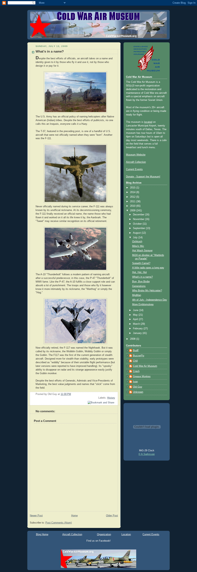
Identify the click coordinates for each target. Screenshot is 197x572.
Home (74, 515)
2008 (133, 339)
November (139, 219)
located (148, 122)
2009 (133, 210)
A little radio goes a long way (148, 267)
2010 (133, 206)
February (138, 328)
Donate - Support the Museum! (143, 176)
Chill (135, 361)
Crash (136, 371)
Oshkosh (137, 241)
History (111, 397)
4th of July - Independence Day (149, 300)
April (136, 319)
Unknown (138, 392)
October (138, 223)
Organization (104, 534)
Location (126, 534)
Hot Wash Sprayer (142, 250)
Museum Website (135, 154)
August (137, 233)
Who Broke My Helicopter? (147, 290)
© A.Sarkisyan (147, 454)
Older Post (112, 515)
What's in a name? (50, 51)
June (136, 310)
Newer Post (36, 515)
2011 (133, 201)
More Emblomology (143, 304)
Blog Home (42, 534)
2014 (133, 192)
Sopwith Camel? (141, 263)
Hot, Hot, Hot (139, 272)
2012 (133, 197)
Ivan (135, 381)
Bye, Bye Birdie (141, 281)
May (136, 315)
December (139, 214)
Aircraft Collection (136, 162)
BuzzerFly (138, 355)
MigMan (136, 295)
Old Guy (137, 387)
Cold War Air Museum (145, 366)
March (137, 324)
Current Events (134, 169)
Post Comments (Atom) (58, 522)
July (135, 237)
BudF (136, 350)
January (138, 333)
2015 (133, 187)
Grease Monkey (142, 376)
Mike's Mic (138, 246)
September (139, 228)
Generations (139, 286)
